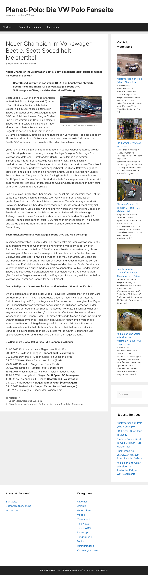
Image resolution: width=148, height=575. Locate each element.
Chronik (81, 505)
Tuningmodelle (85, 545)
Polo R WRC (84, 528)
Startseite (8, 27)
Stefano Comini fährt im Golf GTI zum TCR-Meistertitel (129, 443)
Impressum (53, 27)
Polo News (83, 523)
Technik (81, 541)
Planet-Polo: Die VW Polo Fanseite (60, 10)
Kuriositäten (84, 510)
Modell (81, 514)
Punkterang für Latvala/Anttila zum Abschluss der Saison (129, 454)
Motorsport (14, 398)
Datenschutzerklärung (30, 27)
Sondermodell (85, 537)
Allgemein (82, 501)
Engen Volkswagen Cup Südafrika (25, 401)
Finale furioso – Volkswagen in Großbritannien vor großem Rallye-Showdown (46, 404)
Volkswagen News (87, 550)
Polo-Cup (82, 532)
